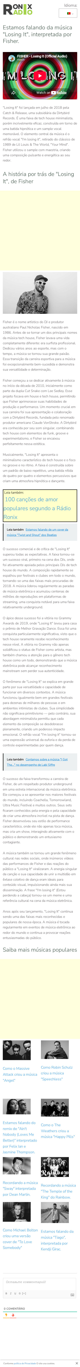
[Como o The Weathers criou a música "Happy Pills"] (59, 1108)
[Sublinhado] (15, 1293)
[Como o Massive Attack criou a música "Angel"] (21, 1050)
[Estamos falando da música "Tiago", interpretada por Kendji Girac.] (59, 1212)
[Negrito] (6, 1293)
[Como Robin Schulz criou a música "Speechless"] (59, 1049)
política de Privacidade (25, 1363)
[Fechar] (77, 1363)
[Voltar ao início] (18, 9)
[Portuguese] (67, 13)
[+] (24, 1293)
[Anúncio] (40, 231)
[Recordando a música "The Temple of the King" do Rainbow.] (59, 1167)
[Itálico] (11, 1293)
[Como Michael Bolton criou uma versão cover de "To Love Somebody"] (21, 1212)
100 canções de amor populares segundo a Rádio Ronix (37, 508)
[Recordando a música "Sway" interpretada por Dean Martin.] (21, 1165)
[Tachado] (19, 1293)
